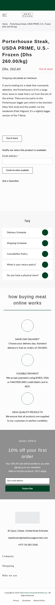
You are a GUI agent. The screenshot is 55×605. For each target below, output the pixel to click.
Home (5, 24)
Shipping (7, 78)
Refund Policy (39, 600)
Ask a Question (10, 181)
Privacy (16, 600)
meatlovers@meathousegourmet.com (28, 538)
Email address (10, 156)
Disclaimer (26, 600)
